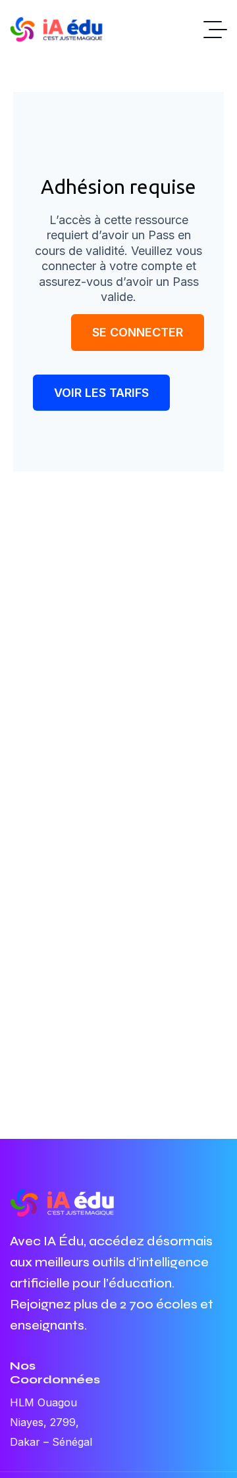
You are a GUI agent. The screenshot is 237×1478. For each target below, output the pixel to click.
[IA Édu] (62, 29)
